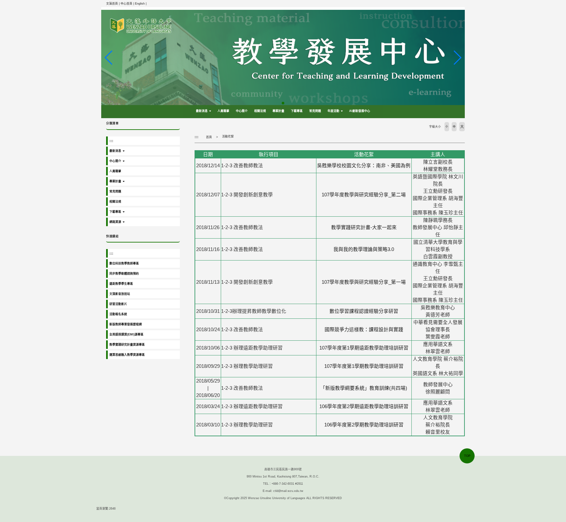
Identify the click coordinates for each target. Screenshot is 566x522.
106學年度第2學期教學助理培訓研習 (364, 424)
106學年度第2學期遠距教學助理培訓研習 (363, 406)
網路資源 (115, 222)
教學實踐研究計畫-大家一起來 (364, 227)
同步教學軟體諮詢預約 (124, 273)
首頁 (209, 137)
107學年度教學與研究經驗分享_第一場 (364, 282)
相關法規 (260, 111)
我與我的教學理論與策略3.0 (363, 249)
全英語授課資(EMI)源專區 (126, 334)
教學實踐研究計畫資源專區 (127, 344)
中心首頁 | (128, 3)
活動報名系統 (118, 314)
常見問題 (315, 111)
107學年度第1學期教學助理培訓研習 (364, 366)
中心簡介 (242, 111)
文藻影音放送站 (119, 294)
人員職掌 (223, 111)
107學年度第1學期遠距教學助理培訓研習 (363, 348)
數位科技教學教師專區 (124, 263)
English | (140, 3)
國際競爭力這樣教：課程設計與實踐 (364, 329)
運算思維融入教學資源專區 (127, 354)
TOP (467, 456)
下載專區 (297, 111)
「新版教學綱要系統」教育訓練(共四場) (363, 388)
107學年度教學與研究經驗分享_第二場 (364, 194)
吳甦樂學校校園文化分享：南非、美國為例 (363, 165)
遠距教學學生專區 (121, 283)
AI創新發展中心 (359, 111)
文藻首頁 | (113, 3)
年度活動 (333, 111)
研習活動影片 (118, 304)
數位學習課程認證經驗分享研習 (364, 311)
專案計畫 (278, 111)
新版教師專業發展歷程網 (125, 324)
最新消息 (202, 111)
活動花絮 (228, 136)
